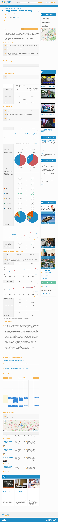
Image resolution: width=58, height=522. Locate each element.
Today (10, 378)
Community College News (47, 274)
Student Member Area (42, 513)
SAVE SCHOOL (31, 29)
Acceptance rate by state (46, 293)
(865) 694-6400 (11, 21)
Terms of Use (48, 520)
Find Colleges (33, 516)
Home (32, 513)
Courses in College (46, 275)
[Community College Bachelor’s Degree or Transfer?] (21, 484)
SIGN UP (53, 2)
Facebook (5, 520)
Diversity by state (45, 295)
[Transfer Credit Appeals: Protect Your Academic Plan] (34, 484)
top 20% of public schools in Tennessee (28, 63)
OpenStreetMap (36, 430)
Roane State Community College (8, 458)
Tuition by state (44, 292)
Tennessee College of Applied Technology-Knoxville (7, 443)
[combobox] (26, 2)
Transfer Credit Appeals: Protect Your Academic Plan (33, 493)
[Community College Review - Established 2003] (7, 2)
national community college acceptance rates (47, 183)
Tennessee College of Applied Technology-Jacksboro (7, 468)
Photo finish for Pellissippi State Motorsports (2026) (48, 153)
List (37, 378)
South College (35, 416)
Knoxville (9, 15)
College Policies (45, 278)
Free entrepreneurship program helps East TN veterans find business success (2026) (48, 141)
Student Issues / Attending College (48, 276)
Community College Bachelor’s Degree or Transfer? (20, 493)
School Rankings (51, 516)
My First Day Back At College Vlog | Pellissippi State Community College (48, 100)
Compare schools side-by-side (47, 288)
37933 (13, 15)
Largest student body (20, 68)
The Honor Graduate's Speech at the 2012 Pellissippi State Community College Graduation (47, 130)
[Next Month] (7, 378)
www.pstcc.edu (10, 29)
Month (34, 378)
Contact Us (50, 515)
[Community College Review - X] (3, 520)
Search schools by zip (45, 286)
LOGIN (48, 2)
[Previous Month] (4, 378)
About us (32, 515)
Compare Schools (41, 516)
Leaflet (33, 430)
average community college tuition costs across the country (48, 175)
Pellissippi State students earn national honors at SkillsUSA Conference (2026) (47, 147)
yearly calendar (21, 376)
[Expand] (4, 424)
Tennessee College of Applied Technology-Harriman (7, 451)
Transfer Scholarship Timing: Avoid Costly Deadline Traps (7, 493)
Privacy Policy (53, 520)
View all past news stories (52, 156)
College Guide (41, 515)
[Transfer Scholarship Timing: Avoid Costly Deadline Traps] (8, 484)
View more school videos (48, 133)
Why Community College (47, 272)
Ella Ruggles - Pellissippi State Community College (47, 115)
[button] (20, 424)
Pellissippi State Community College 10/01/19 (48, 86)
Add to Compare (7, 438)
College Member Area (52, 513)
